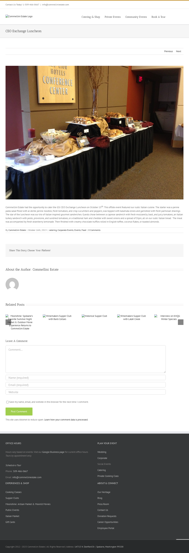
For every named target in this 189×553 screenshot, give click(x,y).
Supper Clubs (12, 498)
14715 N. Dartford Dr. (85, 546)
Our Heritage (103, 492)
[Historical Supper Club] (94, 316)
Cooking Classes (13, 492)
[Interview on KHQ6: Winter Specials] (168, 316)
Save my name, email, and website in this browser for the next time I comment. (49, 401)
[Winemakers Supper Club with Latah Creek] (131, 316)
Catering (101, 470)
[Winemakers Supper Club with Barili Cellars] (57, 316)
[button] (178, 16)
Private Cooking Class (107, 476)
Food (84, 230)
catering (53, 230)
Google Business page (53, 452)
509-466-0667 (20, 471)
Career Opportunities (107, 522)
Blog (99, 498)
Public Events (12, 510)
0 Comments (94, 230)
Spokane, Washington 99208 (109, 546)
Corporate (102, 458)
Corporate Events (65, 230)
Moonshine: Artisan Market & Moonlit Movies (28, 504)
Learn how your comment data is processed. (66, 419)
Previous (168, 51)
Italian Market (12, 516)
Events (77, 230)
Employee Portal (105, 528)
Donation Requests (106, 516)
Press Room (103, 504)
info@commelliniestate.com (55, 4)
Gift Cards (10, 522)
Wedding (101, 452)
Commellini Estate (17, 230)
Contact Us (102, 510)
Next (178, 51)
